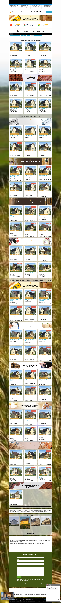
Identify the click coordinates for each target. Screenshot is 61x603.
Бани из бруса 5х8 (40, 506)
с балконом (18, 35)
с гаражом (36, 35)
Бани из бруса (25, 1)
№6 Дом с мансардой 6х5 (28, 68)
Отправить (19, 577)
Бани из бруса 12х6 (35, 506)
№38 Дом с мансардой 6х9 (29, 299)
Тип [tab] (11, 33)
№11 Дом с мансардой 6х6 (14, 108)
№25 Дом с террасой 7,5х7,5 (29, 255)
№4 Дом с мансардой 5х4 (14, 68)
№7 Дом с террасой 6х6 (42, 68)
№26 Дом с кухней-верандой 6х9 (44, 215)
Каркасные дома (18, 1)
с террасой (39, 35)
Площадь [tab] (24, 33)
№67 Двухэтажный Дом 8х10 (14, 419)
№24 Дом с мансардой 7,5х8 (14, 255)
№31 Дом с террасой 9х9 (43, 419)
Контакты (42, 1)
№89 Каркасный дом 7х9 (43, 339)
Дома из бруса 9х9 (12, 506)
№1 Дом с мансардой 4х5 (14, 51)
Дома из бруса (12, 1)
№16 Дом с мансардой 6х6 (43, 135)
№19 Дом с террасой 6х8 (28, 175)
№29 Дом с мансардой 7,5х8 (43, 315)
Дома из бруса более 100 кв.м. (19, 506)
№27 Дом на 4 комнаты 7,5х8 (29, 315)
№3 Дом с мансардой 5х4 (43, 51)
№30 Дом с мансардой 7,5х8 (14, 339)
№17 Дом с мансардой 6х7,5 (29, 151)
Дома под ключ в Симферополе (20, 12)
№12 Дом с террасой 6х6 (14, 135)
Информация (37, 1)
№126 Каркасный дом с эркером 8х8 (30, 272)
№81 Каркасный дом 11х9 (29, 459)
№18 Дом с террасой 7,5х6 (43, 151)
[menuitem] (12, 2)
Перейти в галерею (30, 533)
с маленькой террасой (13, 35)
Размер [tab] (15, 33)
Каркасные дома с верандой (28, 506)
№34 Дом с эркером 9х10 (43, 436)
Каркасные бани (30, 1)
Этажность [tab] (19, 33)
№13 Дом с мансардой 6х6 (29, 108)
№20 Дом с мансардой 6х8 (43, 175)
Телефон (18, 559)
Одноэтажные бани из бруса (47, 506)
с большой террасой (23, 35)
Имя (17, 556)
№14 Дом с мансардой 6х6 (43, 108)
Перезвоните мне (49, 11)
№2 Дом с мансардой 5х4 (28, 51)
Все (27, 33)
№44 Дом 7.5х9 (27, 379)
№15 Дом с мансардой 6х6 (29, 135)
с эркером (28, 35)
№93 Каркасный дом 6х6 (14, 151)
